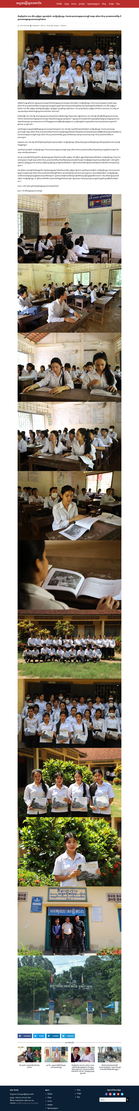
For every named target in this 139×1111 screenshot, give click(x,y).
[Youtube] (118, 1094)
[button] (25, 1036)
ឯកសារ (73, 4)
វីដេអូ (118, 4)
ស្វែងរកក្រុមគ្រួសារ (93, 4)
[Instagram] (110, 1094)
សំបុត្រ (66, 4)
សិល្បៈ (104, 4)
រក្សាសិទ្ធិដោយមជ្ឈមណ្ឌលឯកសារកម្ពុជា (27, 1103)
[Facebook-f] (106, 1094)
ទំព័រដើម (59, 4)
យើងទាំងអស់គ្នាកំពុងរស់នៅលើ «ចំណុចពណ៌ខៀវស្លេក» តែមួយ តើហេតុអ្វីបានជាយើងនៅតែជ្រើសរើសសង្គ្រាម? (110, 1067)
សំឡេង (111, 4)
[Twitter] (114, 1094)
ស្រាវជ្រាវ (82, 4)
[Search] (127, 1100)
